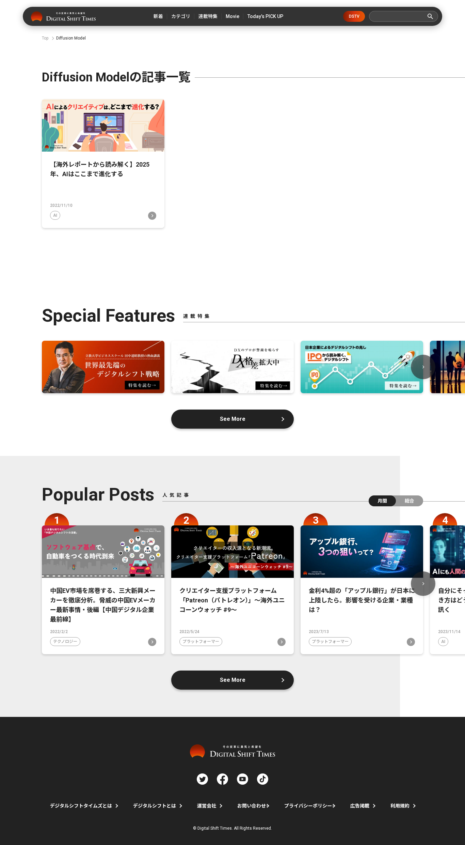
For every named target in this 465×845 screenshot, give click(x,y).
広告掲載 (359, 805)
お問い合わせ (251, 805)
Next (423, 367)
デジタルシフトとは (154, 805)
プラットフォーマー (200, 641)
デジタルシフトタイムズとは (81, 805)
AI (55, 215)
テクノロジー (65, 641)
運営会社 (206, 805)
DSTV (354, 16)
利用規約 (400, 805)
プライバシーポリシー (308, 805)
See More (232, 419)
